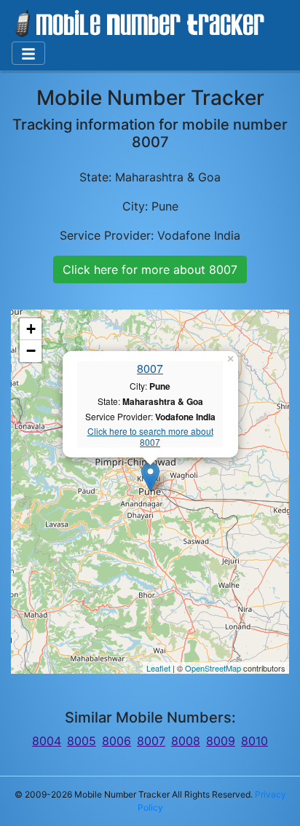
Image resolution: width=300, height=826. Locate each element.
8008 (185, 740)
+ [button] (31, 329)
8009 (220, 740)
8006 (116, 740)
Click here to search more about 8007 (150, 436)
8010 (254, 740)
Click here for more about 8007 (150, 269)
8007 (150, 368)
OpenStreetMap (213, 668)
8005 (81, 740)
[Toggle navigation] (28, 53)
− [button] (31, 351)
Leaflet (158, 668)
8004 (46, 740)
